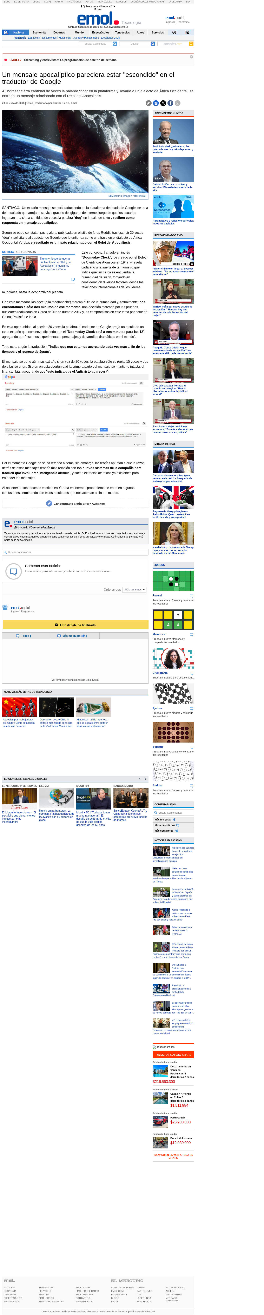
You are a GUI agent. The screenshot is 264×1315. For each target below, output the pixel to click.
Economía (39, 32)
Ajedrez (157, 708)
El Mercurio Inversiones (19, 785)
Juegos (159, 565)
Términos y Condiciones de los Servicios (107, 1311)
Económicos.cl (139, 2)
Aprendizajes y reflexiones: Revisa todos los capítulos (173, 222)
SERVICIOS (45, 1291)
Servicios (158, 32)
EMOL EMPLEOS (84, 1294)
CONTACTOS (83, 1298)
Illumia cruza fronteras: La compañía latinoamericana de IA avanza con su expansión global (56, 815)
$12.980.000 (180, 1143)
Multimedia (65, 37)
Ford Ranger (177, 1117)
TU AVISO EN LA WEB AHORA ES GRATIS (173, 1156)
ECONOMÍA (10, 1291)
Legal (47, 2)
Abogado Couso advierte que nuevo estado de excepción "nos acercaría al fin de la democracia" (172, 350)
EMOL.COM (117, 1291)
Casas (161, 2)
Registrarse (183, 22)
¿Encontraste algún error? (79, 503)
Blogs (36, 2)
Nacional (19, 32)
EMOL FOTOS (46, 1298)
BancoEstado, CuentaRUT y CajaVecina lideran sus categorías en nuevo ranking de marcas (130, 815)
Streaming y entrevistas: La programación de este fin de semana (70, 60)
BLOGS (115, 1298)
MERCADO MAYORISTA (172, 1299)
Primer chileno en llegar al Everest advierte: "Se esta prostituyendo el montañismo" (173, 271)
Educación (34, 37)
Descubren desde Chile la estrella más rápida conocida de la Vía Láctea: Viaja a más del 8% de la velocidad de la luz (56, 726)
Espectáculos (100, 32)
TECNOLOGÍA (11, 1301)
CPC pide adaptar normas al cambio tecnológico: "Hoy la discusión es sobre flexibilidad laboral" (170, 390)
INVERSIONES (144, 1291)
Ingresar (170, 22)
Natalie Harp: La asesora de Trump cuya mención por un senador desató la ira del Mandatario (173, 550)
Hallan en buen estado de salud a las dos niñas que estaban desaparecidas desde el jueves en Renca (173, 875)
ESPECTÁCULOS (13, 1298)
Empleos (121, 2)
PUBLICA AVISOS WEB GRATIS (173, 1054)
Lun (188, 2)
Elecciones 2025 (110, 37)
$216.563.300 (164, 1081)
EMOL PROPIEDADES (87, 1291)
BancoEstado (123, 785)
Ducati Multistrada (181, 1138)
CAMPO (141, 1287)
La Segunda (175, 2)
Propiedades (104, 2)
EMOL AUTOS (83, 1287)
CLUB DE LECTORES (122, 1287)
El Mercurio (21, 2)
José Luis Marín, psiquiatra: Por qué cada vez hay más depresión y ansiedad (173, 149)
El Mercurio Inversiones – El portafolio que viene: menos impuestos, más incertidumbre (19, 817)
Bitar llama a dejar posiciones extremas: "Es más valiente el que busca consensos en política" (173, 429)
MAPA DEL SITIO (84, 1301)
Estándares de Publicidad (142, 1311)
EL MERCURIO (119, 1294)
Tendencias (122, 32)
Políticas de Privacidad (73, 1311)
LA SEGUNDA (144, 1298)
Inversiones (74, 2)
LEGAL (114, 1301)
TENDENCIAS (46, 1287)
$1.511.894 (179, 1105)
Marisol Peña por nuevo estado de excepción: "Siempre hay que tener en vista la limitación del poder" (172, 311)
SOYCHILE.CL (144, 1301)
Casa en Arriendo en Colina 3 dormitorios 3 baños (182, 1097)
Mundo (79, 32)
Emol (7, 2)
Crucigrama (160, 672)
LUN (139, 1294)
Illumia (44, 785)
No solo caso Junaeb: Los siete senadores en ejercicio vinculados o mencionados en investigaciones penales (173, 854)
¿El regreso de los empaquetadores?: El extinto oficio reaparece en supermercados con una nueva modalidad (173, 1027)
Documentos (49, 37)
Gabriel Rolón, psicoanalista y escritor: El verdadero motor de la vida (172, 187)
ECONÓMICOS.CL (175, 1287)
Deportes (59, 32)
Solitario (158, 746)
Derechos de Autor (50, 1311)
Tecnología (19, 37)
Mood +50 (82, 785)
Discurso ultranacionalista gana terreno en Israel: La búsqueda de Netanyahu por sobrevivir (172, 478)
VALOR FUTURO (174, 1294)
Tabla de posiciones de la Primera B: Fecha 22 (182, 930)
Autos (89, 2)
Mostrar (98, 9)
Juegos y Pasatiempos (86, 37)
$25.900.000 (180, 1122)
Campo (59, 2)
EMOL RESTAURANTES (51, 1301)
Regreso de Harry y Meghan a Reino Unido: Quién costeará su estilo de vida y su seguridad (171, 514)
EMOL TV (44, 1294)
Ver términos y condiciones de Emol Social (75, 679)
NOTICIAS (9, 1287)
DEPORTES (10, 1294)
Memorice (159, 634)
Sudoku (158, 785)
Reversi (157, 595)
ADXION (170, 1291)
